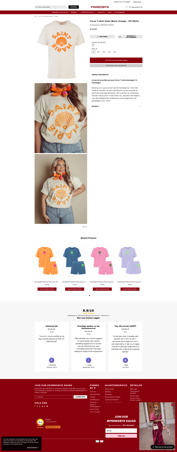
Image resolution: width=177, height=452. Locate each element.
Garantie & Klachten (112, 400)
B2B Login (133, 389)
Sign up (121, 436)
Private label (134, 396)
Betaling (108, 392)
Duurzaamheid (95, 394)
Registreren (118, 2)
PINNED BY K (100, 7)
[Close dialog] (172, 404)
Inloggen (127, 2)
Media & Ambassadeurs (95, 405)
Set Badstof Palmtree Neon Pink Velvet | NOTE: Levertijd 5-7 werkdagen (47, 282)
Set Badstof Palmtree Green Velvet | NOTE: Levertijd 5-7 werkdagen (102, 282)
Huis (35, 16)
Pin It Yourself (95, 412)
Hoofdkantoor (95, 400)
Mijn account (109, 389)
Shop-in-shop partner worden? (136, 399)
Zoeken (73, 7)
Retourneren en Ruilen (112, 397)
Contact (93, 397)
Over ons (93, 392)
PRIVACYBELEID (19, 447)
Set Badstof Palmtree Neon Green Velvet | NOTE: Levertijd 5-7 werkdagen (74, 282)
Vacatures (93, 402)
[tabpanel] (102, 268)
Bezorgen (108, 394)
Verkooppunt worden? (134, 392)
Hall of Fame (94, 409)
